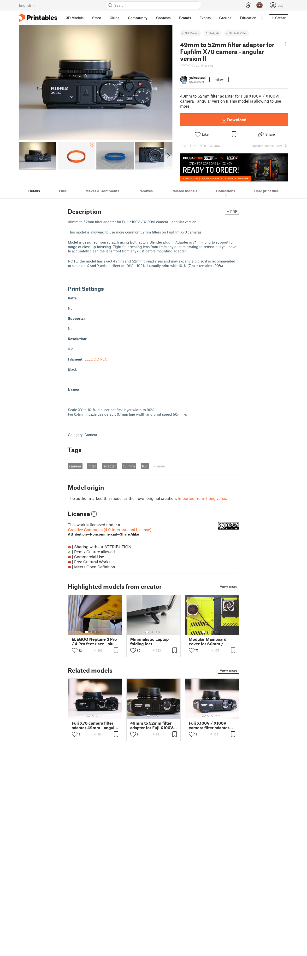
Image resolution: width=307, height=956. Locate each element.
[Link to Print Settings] (107, 288)
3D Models (192, 33)
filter (92, 466)
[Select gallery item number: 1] (87, 632)
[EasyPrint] (248, 5)
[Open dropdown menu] (285, 44)
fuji (144, 466)
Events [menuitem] (205, 18)
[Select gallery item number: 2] (91, 632)
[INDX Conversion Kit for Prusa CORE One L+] (234, 167)
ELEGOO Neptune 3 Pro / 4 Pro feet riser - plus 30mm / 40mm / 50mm (95, 641)
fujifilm (129, 466)
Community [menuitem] (138, 18)
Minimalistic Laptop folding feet (149, 641)
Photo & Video (238, 33)
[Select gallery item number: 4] (99, 632)
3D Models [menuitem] (74, 18)
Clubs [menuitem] (114, 18)
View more (228, 586)
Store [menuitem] (96, 18)
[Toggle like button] (74, 650)
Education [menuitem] (248, 18)
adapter (109, 466)
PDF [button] (233, 211)
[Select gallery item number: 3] (95, 632)
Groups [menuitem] (225, 18)
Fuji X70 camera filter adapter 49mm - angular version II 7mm (95, 725)
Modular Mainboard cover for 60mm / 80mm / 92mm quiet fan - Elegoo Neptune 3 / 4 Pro (210, 641)
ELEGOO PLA (95, 359)
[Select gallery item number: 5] (102, 632)
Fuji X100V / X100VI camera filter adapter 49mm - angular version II (212, 725)
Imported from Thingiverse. (202, 498)
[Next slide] (168, 155)
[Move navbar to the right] (262, 18)
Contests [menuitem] (163, 18)
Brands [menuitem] (185, 18)
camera (75, 466)
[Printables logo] (38, 18)
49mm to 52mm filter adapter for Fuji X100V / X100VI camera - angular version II (153, 725)
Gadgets (214, 33)
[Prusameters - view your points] (259, 5)
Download (236, 119)
